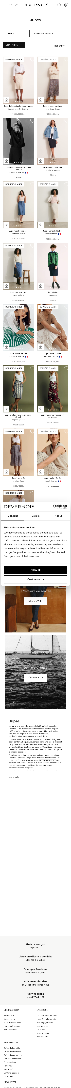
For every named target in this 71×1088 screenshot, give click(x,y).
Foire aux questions (12, 1022)
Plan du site (9, 1015)
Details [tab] (36, 515)
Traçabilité (8, 1069)
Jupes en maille (43, 33)
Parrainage (9, 1066)
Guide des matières (12, 1052)
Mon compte (9, 1019)
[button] (10, 5)
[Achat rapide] (6, 100)
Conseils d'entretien (12, 1059)
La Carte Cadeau (11, 1073)
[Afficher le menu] (4, 5)
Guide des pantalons (13, 1055)
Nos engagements (45, 1022)
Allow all (35, 570)
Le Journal (41, 1029)
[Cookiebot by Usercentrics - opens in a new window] (52, 507)
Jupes (10, 33)
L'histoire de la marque (46, 1015)
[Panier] (59, 5)
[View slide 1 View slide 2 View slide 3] (52, 80)
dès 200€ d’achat (35, 958)
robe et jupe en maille (29, 739)
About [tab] (58, 515)
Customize (33, 579)
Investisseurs (42, 1037)
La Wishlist (8, 1076)
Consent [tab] (13, 515)
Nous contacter (10, 1029)
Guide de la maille (12, 1048)
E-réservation (10, 1062)
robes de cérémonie (47, 757)
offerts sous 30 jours (35, 971)
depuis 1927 (35, 946)
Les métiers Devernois (46, 1019)
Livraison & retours (12, 1026)
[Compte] (66, 5)
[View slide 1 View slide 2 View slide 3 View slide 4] (18, 80)
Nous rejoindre (43, 1033)
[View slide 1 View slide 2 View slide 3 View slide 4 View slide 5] (18, 141)
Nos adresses (43, 1026)
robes (22, 771)
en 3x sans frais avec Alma (35, 983)
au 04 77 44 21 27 (35, 995)
